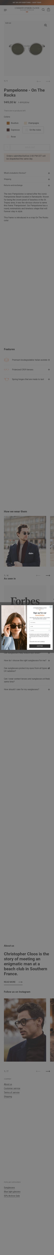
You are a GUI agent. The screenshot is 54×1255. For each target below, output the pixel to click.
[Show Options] (49, 630)
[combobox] (39, 630)
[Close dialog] (51, 607)
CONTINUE (40, 646)
